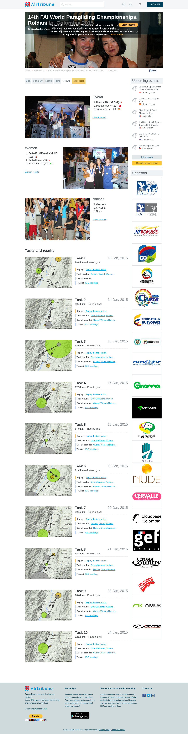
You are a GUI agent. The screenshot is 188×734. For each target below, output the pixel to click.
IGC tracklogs (91, 283)
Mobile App (70, 688)
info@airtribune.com (39, 709)
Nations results (99, 219)
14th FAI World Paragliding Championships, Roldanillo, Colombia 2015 (83, 20)
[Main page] (39, 4)
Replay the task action (96, 269)
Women (109, 274)
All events (147, 157)
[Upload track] (130, 4)
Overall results (99, 117)
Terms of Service (118, 730)
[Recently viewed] (123, 4)
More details (117, 34)
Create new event (147, 163)
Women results (32, 172)
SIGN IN (155, 4)
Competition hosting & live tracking (118, 688)
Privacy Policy (104, 730)
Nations (94, 274)
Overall (102, 274)
